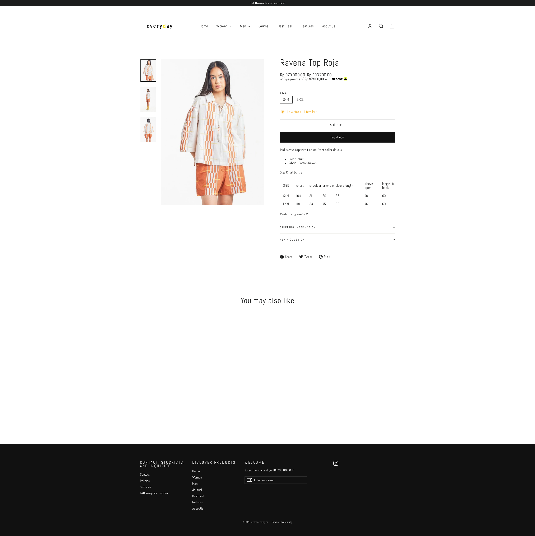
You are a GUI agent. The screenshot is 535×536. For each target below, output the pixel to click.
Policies (145, 481)
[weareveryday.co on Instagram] (335, 463)
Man (243, 26)
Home (204, 26)
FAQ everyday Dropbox (154, 493)
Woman (222, 26)
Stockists (145, 487)
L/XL (300, 99)
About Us (329, 26)
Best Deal (285, 26)
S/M (286, 99)
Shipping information (298, 227)
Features (307, 26)
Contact (145, 474)
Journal (264, 26)
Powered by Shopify (282, 521)
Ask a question (292, 239)
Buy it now (337, 137)
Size (283, 93)
